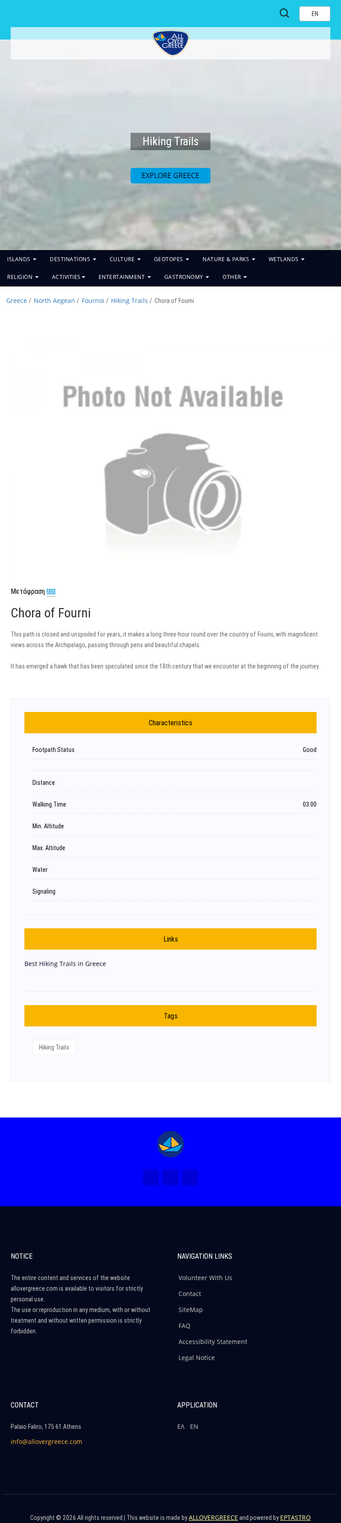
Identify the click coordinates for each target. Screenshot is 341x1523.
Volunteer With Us (205, 1277)
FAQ (184, 1325)
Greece (16, 300)
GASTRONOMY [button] (184, 277)
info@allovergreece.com (46, 1441)
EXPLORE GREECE (170, 175)
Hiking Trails (129, 300)
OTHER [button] (232, 277)
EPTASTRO (295, 1517)
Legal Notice (196, 1357)
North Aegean (54, 300)
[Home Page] (170, 1144)
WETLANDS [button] (285, 259)
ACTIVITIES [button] (66, 277)
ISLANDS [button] (19, 259)
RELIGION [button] (20, 277)
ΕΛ (180, 1426)
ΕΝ (194, 1426)
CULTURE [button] (123, 259)
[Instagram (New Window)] (170, 1177)
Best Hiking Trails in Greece (65, 963)
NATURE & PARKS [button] (226, 259)
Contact (189, 1293)
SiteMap (190, 1309)
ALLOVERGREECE (213, 1517)
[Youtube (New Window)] (190, 1177)
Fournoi (93, 300)
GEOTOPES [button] (169, 259)
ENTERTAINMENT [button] (123, 277)
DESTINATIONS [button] (71, 259)
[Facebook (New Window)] (151, 1177)
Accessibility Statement (212, 1341)
